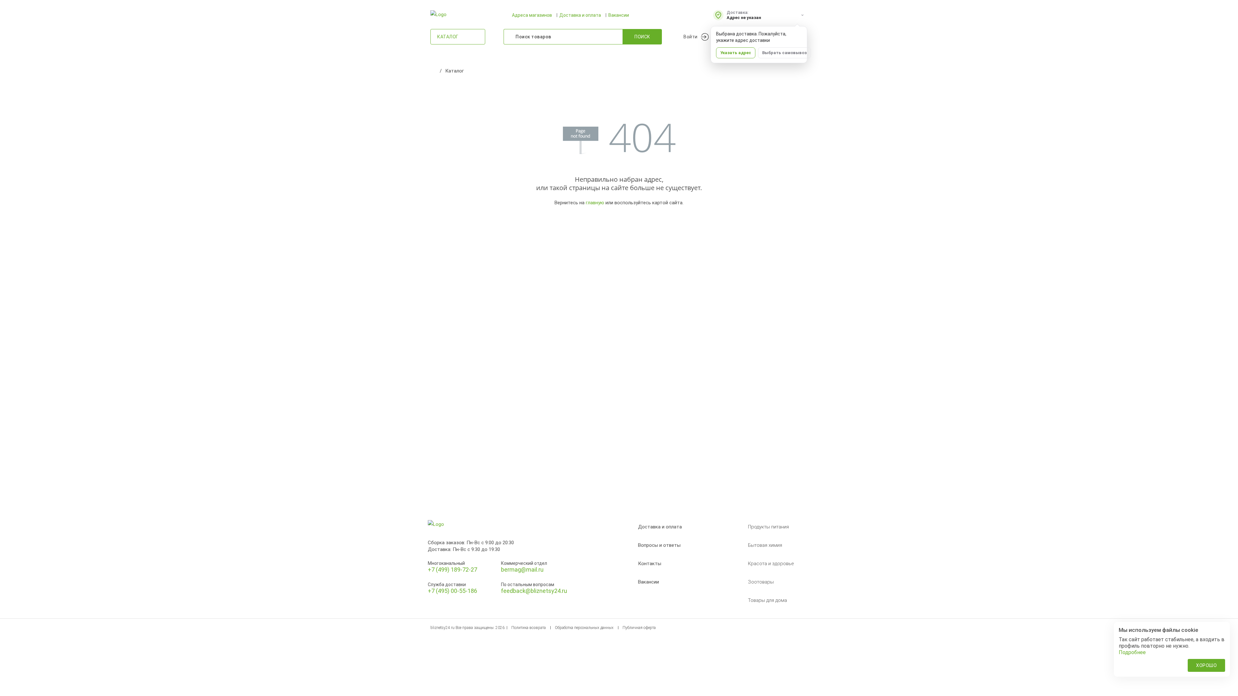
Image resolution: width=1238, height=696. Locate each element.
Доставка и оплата (580, 15)
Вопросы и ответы (659, 545)
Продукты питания (768, 527)
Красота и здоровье (771, 563)
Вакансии (618, 15)
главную (595, 203)
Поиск (642, 36)
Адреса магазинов (532, 15)
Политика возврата (528, 627)
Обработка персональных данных (584, 627)
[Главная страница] (433, 71)
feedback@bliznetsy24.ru (534, 590)
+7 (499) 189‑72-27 (452, 569)
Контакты (649, 563)
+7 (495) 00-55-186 (452, 590)
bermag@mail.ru (522, 569)
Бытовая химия (765, 545)
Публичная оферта (639, 627)
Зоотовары (761, 582)
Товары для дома (767, 600)
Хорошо (1206, 665)
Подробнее (1132, 652)
